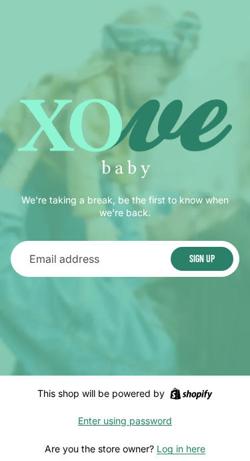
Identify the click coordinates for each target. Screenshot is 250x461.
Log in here (181, 448)
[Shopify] (191, 394)
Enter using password (125, 420)
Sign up (202, 258)
